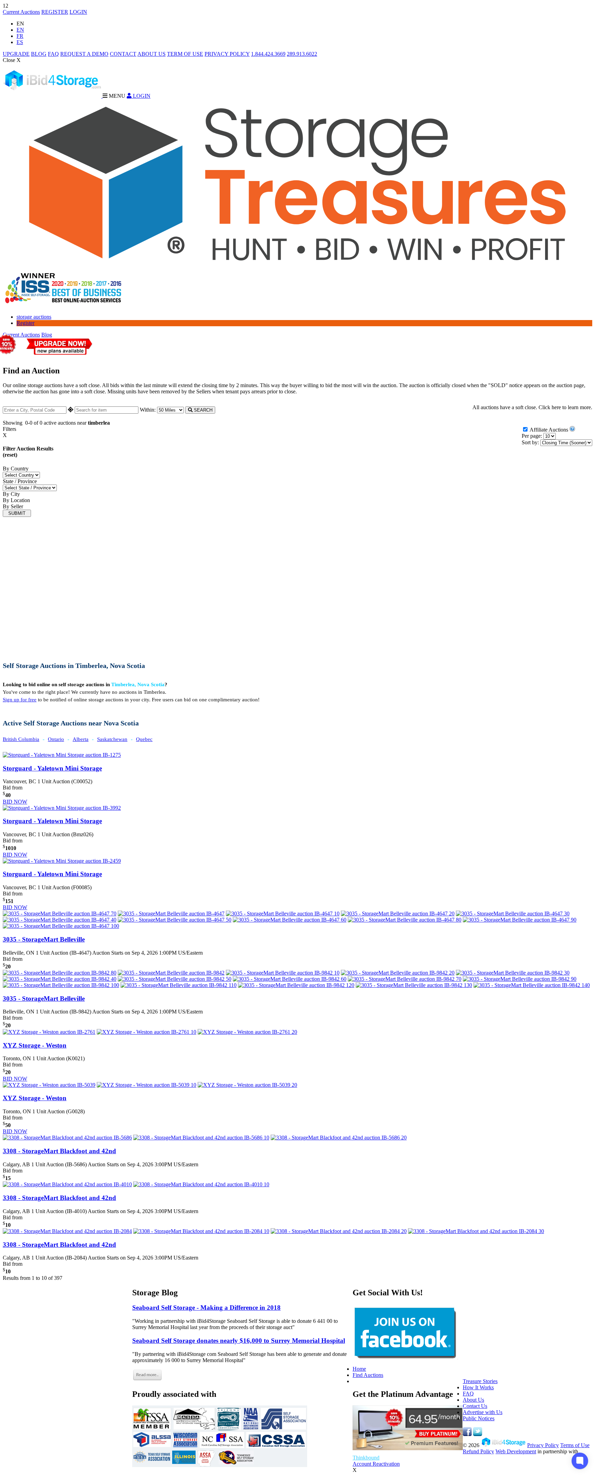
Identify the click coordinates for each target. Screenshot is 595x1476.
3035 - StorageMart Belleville (44, 939)
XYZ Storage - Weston (34, 1045)
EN (20, 30)
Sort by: (530, 442)
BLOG (38, 54)
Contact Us (475, 1406)
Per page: (532, 436)
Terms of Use (574, 1445)
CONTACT (123, 54)
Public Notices (478, 1418)
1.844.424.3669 (268, 54)
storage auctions (34, 317)
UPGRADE (16, 54)
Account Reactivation (376, 1464)
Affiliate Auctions (549, 430)
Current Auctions (21, 12)
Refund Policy (478, 1451)
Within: (148, 410)
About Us (473, 1400)
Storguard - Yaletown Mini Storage (52, 768)
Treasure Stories (480, 1381)
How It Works (478, 1387)
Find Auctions (368, 1375)
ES (20, 42)
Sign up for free (19, 699)
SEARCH (202, 410)
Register (25, 323)
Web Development (515, 1451)
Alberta (80, 739)
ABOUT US (151, 54)
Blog (46, 335)
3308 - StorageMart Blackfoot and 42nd (59, 1151)
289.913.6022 (302, 54)
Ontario (56, 739)
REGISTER (54, 12)
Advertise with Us (482, 1412)
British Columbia (21, 739)
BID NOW (15, 802)
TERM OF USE (185, 54)
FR (20, 36)
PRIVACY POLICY (227, 54)
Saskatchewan (112, 739)
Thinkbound (366, 1458)
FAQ (53, 54)
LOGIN (78, 12)
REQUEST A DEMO (84, 54)
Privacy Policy (543, 1445)
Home (359, 1369)
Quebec (144, 739)
